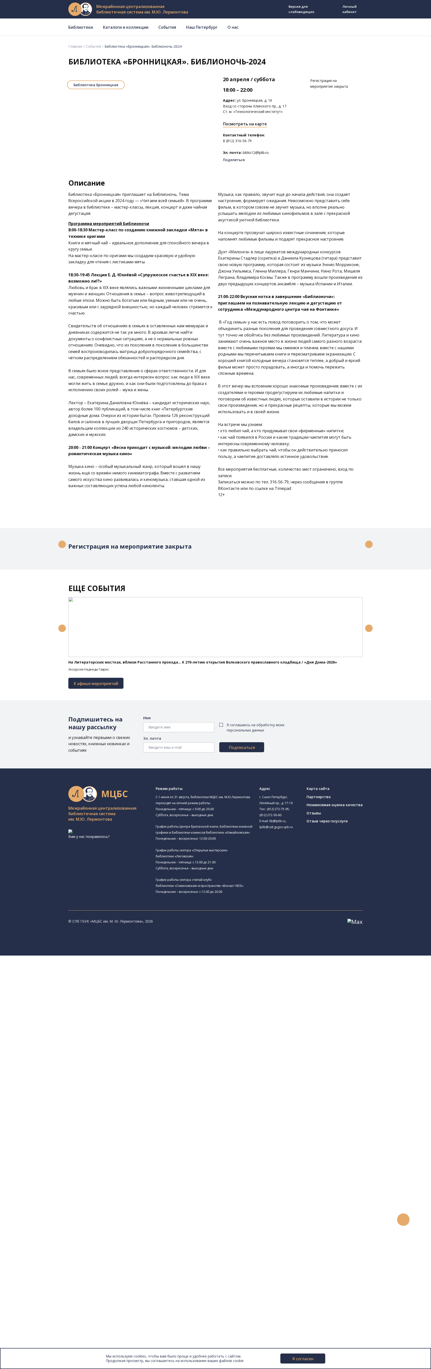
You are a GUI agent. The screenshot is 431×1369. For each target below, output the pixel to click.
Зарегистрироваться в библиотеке (54, 1200)
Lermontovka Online (32, 1267)
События (167, 27)
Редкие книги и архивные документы (55, 1144)
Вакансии (24, 1328)
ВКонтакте (228, 488)
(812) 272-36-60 (270, 815)
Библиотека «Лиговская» (50, 992)
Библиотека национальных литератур (61, 1071)
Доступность (27, 1323)
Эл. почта (152, 738)
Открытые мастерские (48, 1065)
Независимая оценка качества (335, 804)
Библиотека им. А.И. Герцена (53, 1020)
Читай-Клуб (39, 1049)
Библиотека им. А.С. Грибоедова (56, 997)
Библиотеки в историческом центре (63, 1289)
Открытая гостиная (45, 1060)
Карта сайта (318, 788)
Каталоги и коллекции (125, 27)
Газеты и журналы (39, 1138)
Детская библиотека (46, 1037)
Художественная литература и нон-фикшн (60, 1127)
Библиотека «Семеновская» (52, 1026)
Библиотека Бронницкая (96, 84)
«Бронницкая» (107, 194)
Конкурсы (24, 1245)
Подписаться (242, 747)
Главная (75, 46)
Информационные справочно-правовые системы (66, 1149)
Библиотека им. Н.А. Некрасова (55, 1015)
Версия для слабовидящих (301, 9)
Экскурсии (24, 1295)
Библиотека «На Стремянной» (54, 986)
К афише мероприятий (96, 683)
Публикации (26, 1300)
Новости (23, 1239)
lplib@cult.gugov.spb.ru (276, 827)
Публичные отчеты (32, 1345)
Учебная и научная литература (50, 1133)
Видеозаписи (27, 1273)
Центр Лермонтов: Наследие (53, 1054)
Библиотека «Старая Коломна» (55, 1009)
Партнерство (319, 796)
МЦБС (21, 1312)
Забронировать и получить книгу (52, 1211)
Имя (147, 717)
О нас (232, 27)
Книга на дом (35, 1217)
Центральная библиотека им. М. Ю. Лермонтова (70, 969)
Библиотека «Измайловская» (60, 1003)
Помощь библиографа (43, 1205)
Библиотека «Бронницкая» (58, 1031)
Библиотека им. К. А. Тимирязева (57, 975)
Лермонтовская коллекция (54, 1161)
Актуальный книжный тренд (47, 1228)
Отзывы (314, 813)
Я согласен (303, 1359)
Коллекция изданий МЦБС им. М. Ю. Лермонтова (73, 1166)
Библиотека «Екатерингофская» (56, 980)
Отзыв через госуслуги (327, 821)
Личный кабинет (349, 9)
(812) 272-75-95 (278, 809)
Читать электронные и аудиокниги (53, 1222)
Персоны (23, 1261)
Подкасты (24, 1278)
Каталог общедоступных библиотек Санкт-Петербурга (71, 1110)
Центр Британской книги (50, 1082)
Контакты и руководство (37, 1317)
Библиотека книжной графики (54, 1077)
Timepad (282, 488)
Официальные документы (38, 1340)
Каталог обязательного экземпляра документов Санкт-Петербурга (81, 1116)
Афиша (22, 1256)
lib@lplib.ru (277, 821)
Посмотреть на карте (245, 124)
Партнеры (24, 1334)
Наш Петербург (201, 27)
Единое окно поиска (41, 1105)
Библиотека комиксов (48, 1088)
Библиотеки (80, 27)
